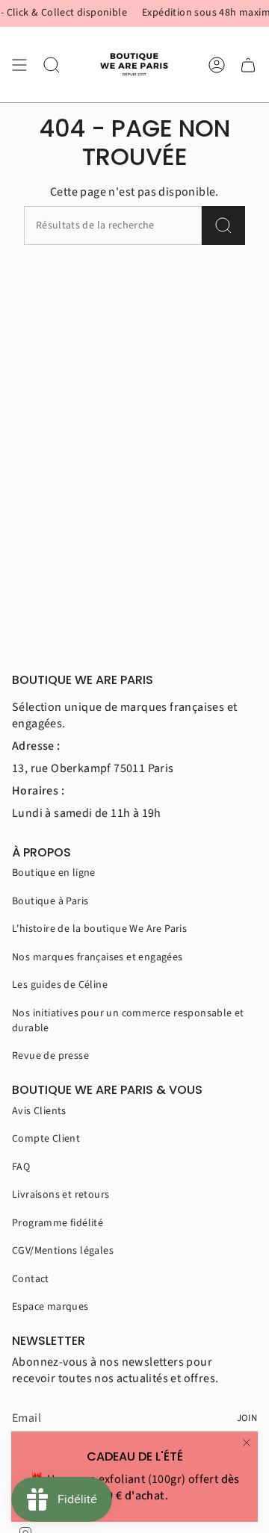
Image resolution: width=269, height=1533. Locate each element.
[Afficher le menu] (19, 64)
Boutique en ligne (54, 872)
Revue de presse (50, 1055)
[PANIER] (248, 64)
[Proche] (246, 1442)
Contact (30, 1279)
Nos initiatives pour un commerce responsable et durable (128, 1021)
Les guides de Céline (60, 984)
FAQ (21, 1167)
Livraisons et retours (60, 1194)
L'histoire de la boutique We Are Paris (99, 928)
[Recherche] (223, 225)
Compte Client (46, 1138)
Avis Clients (39, 1111)
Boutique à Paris (50, 901)
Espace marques (50, 1306)
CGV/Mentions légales (63, 1250)
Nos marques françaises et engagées (97, 957)
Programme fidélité (57, 1223)
